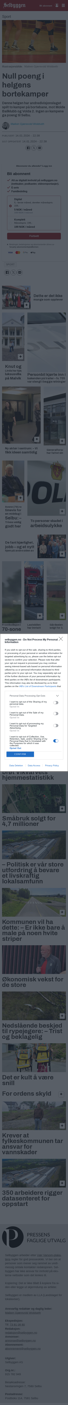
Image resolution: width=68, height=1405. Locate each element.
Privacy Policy (52, 765)
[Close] (62, 640)
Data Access (34, 765)
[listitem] (34, 695)
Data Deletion (16, 765)
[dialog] (34, 702)
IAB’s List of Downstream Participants (37, 686)
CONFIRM (20, 754)
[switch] (55, 702)
